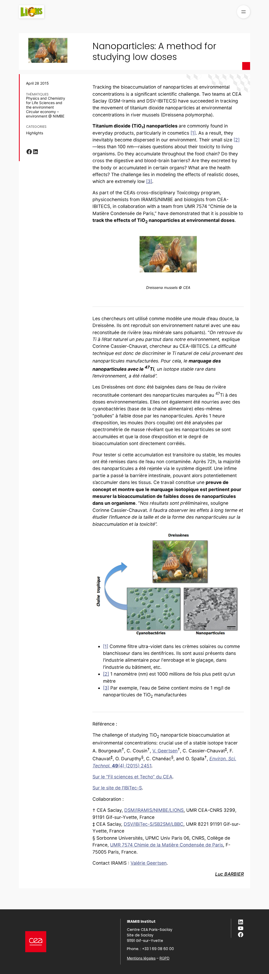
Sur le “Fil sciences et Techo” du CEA (132, 776)
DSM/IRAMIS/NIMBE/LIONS (154, 810)
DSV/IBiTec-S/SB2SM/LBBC (153, 824)
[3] (149, 181)
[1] (193, 133)
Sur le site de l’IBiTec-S (117, 788)
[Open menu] (243, 11)
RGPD (164, 958)
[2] (237, 139)
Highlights (34, 133)
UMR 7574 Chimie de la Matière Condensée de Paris (166, 845)
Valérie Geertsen (149, 863)
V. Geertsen (165, 750)
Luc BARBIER (229, 874)
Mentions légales (141, 958)
